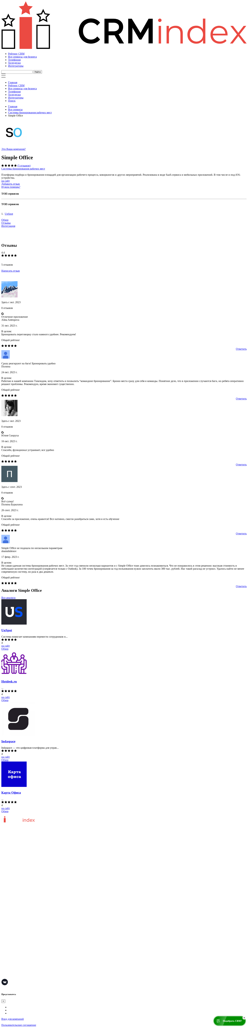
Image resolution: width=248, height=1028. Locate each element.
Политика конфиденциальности (19, 867)
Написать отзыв (10, 270)
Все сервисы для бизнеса (22, 56)
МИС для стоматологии (15, 976)
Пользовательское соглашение (18, 862)
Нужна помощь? (10, 186)
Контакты (7, 872)
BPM (4, 971)
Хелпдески (14, 62)
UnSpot (9, 213)
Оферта (5, 893)
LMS (4, 955)
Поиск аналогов (10, 930)
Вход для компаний (12, 1019)
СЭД (4, 950)
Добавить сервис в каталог (16, 888)
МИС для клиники (12, 966)
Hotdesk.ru (9, 681)
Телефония (14, 59)
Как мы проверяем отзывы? (17, 857)
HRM (4, 945)
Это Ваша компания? (13, 149)
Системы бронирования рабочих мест (30, 112)
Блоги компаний (10, 904)
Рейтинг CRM (16, 53)
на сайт (5, 180)
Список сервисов (11, 909)
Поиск (12, 100)
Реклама (6, 898)
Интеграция (8, 226)
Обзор (4, 219)
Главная (12, 82)
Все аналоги (8, 597)
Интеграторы (15, 65)
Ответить (241, 348)
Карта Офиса (11, 792)
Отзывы (6, 222)
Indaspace (8, 741)
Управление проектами (14, 925)
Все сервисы (15, 109)
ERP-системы (9, 935)
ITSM (4, 961)
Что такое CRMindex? (13, 852)
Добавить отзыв (10, 183)
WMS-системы (9, 940)
